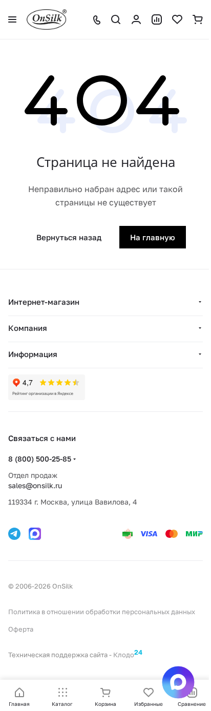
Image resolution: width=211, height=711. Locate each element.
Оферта (20, 629)
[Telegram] (14, 534)
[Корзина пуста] (198, 19)
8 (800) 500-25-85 (39, 458)
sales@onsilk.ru (35, 485)
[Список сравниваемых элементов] (157, 19)
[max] (35, 534)
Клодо (127, 653)
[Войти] (136, 19)
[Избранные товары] (177, 19)
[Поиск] (116, 19)
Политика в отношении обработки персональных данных (101, 612)
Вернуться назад (68, 237)
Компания (27, 327)
